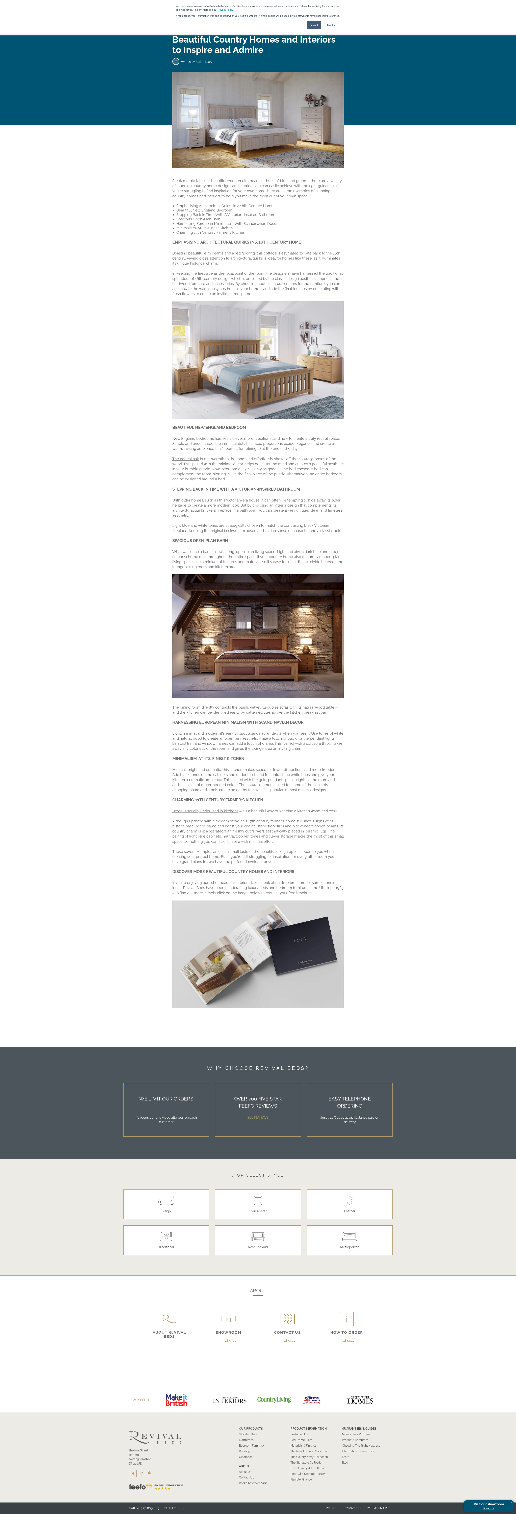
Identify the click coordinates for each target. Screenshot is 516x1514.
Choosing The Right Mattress (361, 1445)
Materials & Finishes (303, 1445)
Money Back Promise (356, 1434)
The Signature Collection (306, 1462)
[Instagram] (141, 1473)
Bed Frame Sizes (301, 1440)
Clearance (246, 1457)
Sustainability (299, 1434)
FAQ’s (345, 1457)
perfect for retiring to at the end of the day (262, 448)
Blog (345, 1462)
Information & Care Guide (358, 1451)
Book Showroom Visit (253, 1483)
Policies (333, 1508)
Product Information (308, 1428)
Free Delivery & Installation (307, 1468)
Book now (488, 1508)
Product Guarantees (355, 1440)
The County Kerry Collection (309, 1457)
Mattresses (246, 1440)
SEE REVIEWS (258, 1117)
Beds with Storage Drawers (308, 1473)
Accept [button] (314, 25)
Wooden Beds (248, 1434)
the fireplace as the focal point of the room (227, 273)
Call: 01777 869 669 (144, 1508)
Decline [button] (331, 25)
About (244, 1466)
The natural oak (185, 459)
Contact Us (246, 1477)
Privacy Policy (225, 9)
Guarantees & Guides (359, 1428)
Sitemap (380, 1508)
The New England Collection (309, 1451)
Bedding (244, 1451)
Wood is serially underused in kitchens (205, 811)
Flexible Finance (301, 1479)
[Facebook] (133, 1473)
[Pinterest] (149, 1473)
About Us (245, 1471)
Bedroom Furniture (251, 1445)
